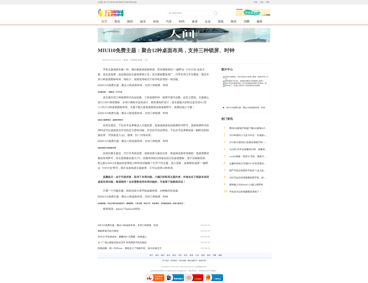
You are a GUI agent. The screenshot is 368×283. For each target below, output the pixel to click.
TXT (196, 261)
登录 (255, 2)
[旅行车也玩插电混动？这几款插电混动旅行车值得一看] (245, 83)
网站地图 (190, 261)
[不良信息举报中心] (155, 275)
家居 (195, 21)
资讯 (117, 21)
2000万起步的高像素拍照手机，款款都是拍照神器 (254, 177)
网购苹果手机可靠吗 (108, 231)
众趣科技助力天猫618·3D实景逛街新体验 (250, 163)
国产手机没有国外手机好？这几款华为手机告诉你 (254, 170)
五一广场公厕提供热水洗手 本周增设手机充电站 (122, 242)
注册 (261, 2)
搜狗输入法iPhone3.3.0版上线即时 (246, 184)
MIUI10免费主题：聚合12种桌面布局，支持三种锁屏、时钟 (128, 225)
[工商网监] (214, 275)
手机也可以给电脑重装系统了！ (245, 191)
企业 (208, 21)
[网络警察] (174, 275)
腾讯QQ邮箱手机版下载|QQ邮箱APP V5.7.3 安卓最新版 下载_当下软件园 (266, 128)
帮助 (267, 2)
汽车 (169, 21)
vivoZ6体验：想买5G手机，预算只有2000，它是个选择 (257, 156)
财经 (130, 21)
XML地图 (182, 261)
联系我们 (174, 261)
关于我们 (165, 261)
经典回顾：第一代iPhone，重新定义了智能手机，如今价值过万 (130, 248)
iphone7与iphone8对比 (128, 208)
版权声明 (202, 261)
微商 (259, 21)
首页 (104, 21)
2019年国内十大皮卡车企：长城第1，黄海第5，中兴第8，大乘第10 (263, 135)
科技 (156, 21)
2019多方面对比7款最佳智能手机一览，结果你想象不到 (257, 142)
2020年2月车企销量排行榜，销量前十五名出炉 (252, 149)
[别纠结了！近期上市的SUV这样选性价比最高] (241, 85)
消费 (246, 21)
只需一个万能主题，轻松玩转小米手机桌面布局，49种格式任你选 (140, 190)
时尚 (182, 21)
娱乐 (143, 21)
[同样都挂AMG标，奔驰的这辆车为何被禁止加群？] (243, 81)
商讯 (233, 21)
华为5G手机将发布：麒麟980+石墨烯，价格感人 (122, 236)
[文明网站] (194, 275)
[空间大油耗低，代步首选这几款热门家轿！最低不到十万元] (246, 77)
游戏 (221, 21)
